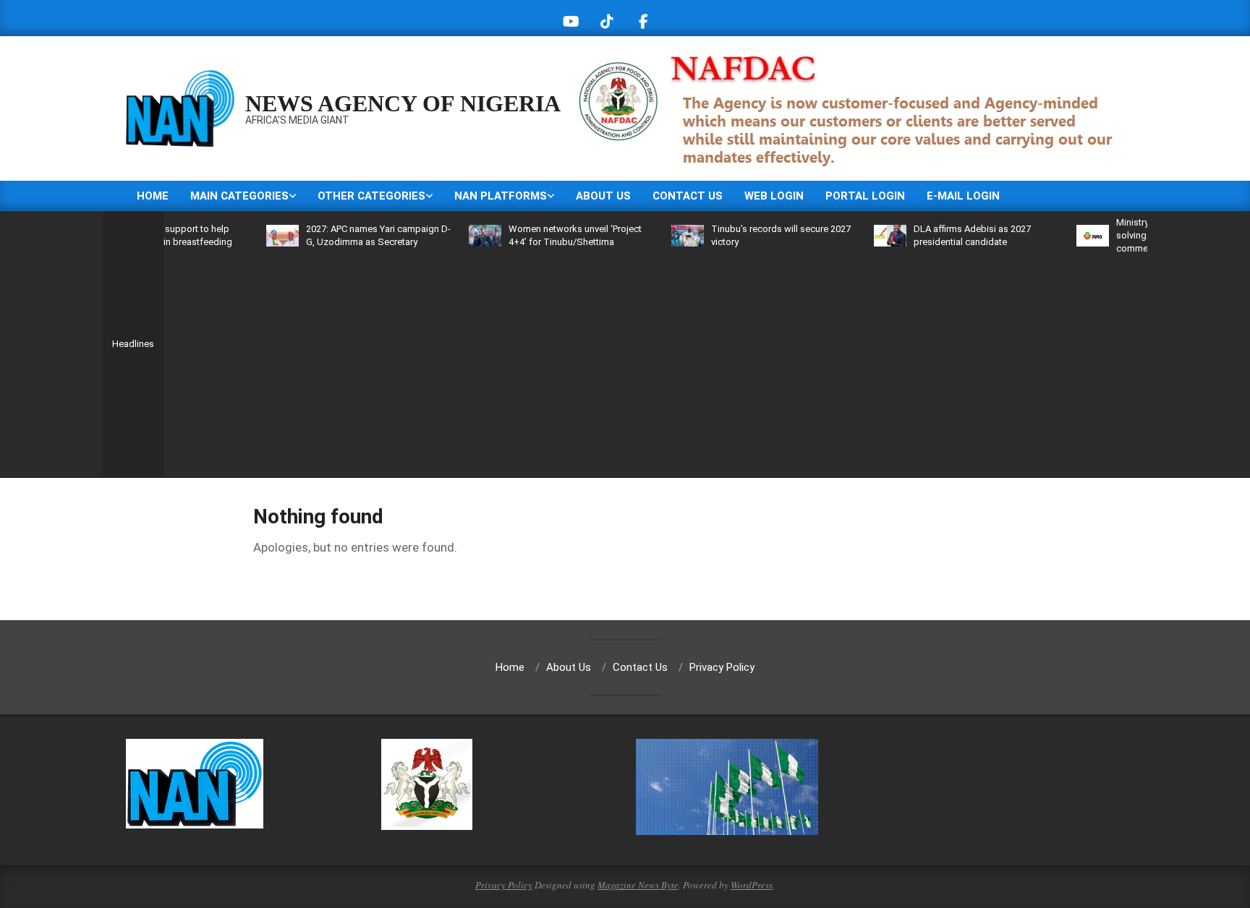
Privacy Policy (503, 884)
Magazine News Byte (638, 884)
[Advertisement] (655, 363)
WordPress (752, 884)
